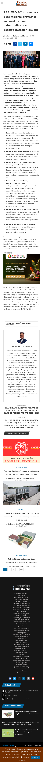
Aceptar (35, 757)
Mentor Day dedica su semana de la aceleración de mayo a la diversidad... (27, 732)
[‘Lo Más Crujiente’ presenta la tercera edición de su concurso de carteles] (21, 451)
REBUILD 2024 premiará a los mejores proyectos (18, 324)
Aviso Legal (8, 745)
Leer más (22, 760)
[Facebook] (10, 678)
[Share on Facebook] (15, 44)
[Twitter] (14, 678)
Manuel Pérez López (16, 566)
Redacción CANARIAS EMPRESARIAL (21, 478)
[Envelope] (33, 678)
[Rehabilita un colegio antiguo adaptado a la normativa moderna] (21, 539)
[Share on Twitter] (20, 44)
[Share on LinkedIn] (25, 44)
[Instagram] (19, 678)
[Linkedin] (23, 678)
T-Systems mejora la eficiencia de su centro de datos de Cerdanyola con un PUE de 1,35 (21, 516)
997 (21, 570)
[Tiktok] (28, 678)
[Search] (41, 3)
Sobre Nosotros (11, 685)
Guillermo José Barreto (21, 36)
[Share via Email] (31, 44)
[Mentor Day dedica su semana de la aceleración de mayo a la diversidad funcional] (8, 733)
